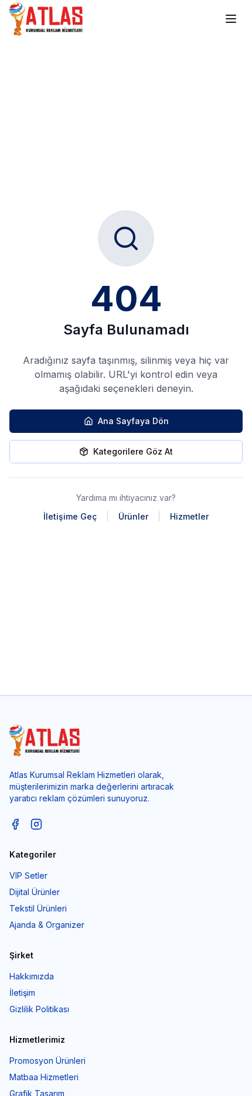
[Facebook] (15, 824)
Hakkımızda (31, 976)
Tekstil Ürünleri (38, 908)
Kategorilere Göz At (133, 451)
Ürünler (133, 516)
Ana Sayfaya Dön (133, 421)
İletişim (22, 993)
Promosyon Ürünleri (47, 1061)
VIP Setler (28, 875)
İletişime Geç (70, 516)
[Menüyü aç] (231, 18)
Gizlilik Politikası (39, 1009)
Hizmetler (189, 516)
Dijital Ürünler (34, 892)
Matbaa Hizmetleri (44, 1077)
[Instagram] (36, 824)
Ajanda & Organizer (46, 925)
